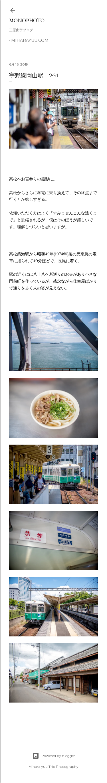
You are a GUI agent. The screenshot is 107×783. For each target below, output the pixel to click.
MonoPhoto (27, 20)
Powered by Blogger (58, 756)
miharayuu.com (30, 40)
